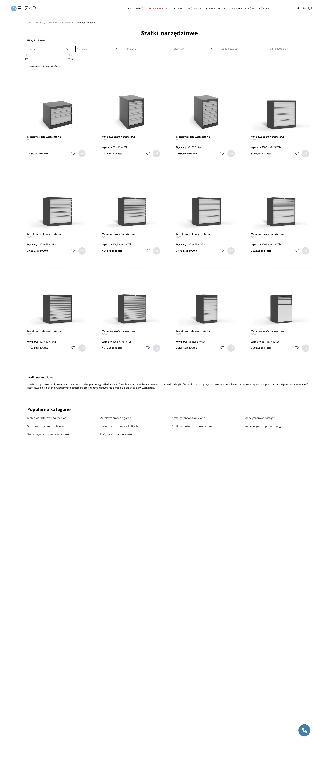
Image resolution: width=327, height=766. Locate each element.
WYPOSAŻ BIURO (133, 8)
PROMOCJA (194, 8)
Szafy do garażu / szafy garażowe (48, 434)
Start (28, 22)
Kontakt (265, 8)
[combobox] (48, 49)
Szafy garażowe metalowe (116, 434)
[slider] (27, 55)
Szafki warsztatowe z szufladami (192, 426)
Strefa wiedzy (215, 8)
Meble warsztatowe (60, 22)
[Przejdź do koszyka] (304, 8)
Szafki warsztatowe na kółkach (119, 426)
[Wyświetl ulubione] (310, 8)
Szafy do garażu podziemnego (263, 426)
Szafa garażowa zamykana (188, 418)
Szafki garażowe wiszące (259, 418)
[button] (304, 730)
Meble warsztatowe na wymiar (46, 418)
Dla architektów (242, 8)
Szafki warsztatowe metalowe (46, 426)
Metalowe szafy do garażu (116, 418)
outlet (177, 8)
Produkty (40, 22)
